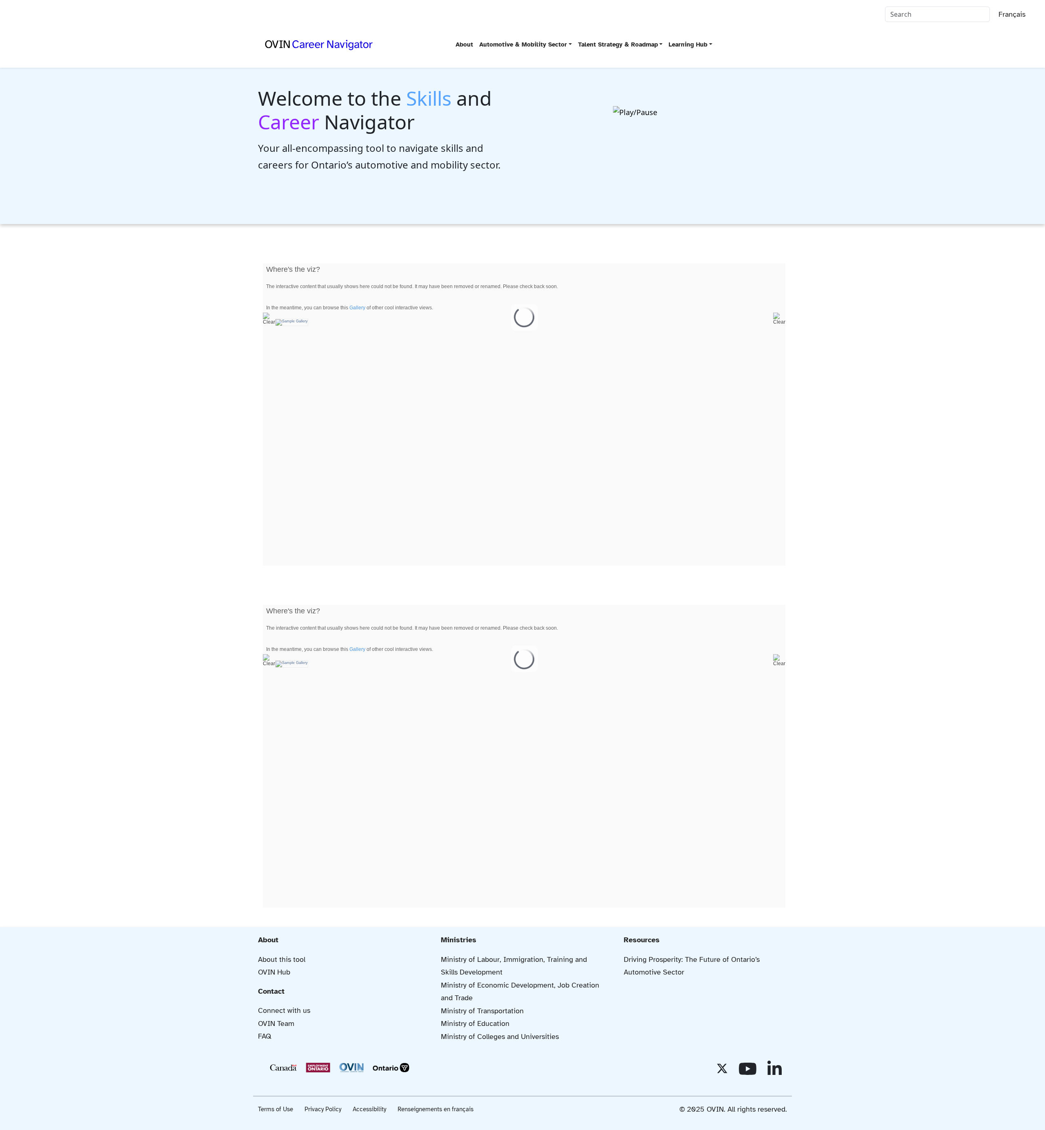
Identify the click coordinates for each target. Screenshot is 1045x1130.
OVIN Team (276, 1023)
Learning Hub (688, 44)
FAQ (264, 1036)
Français (1011, 14)
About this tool (281, 959)
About (464, 44)
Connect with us (284, 1010)
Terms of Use (275, 1109)
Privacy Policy (323, 1109)
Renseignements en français (436, 1109)
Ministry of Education (475, 1023)
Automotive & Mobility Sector (523, 44)
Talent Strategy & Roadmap (618, 44)
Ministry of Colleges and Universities (500, 1036)
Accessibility (369, 1109)
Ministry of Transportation (482, 1010)
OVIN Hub (274, 972)
